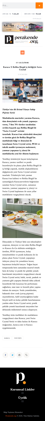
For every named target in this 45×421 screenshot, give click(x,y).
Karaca (7, 338)
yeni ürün (17, 338)
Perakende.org (11, 416)
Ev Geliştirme (22, 63)
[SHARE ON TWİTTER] (12, 355)
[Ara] (39, 5)
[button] (22, 52)
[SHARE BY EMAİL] (19, 355)
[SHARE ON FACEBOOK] (5, 355)
